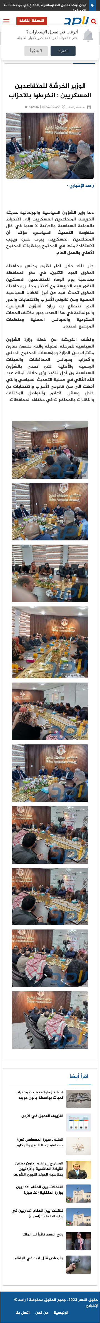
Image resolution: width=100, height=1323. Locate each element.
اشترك (63, 51)
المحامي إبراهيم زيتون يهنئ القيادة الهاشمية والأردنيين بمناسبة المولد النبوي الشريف (38, 1169)
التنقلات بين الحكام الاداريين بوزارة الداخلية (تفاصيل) (39, 1190)
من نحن (41, 1313)
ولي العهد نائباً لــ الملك (42, 1234)
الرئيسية (61, 1313)
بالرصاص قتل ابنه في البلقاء (39, 1258)
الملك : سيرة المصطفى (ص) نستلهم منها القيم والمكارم (39, 1143)
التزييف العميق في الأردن (42, 1116)
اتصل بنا (23, 1313)
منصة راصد (76, 107)
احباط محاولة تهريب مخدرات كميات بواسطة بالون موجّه (39, 1095)
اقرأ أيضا (78, 1076)
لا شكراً (36, 51)
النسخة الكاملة (31, 21)
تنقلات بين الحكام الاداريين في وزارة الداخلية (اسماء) (37, 1214)
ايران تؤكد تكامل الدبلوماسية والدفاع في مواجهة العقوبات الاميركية (49, 8)
